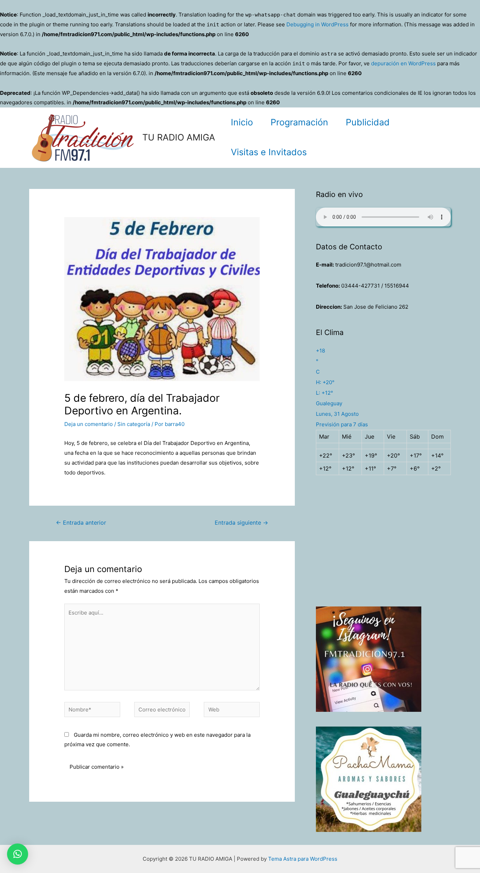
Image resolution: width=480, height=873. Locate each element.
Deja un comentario (88, 424)
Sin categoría (133, 424)
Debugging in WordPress (317, 24)
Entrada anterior (81, 522)
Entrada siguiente (241, 522)
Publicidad (368, 122)
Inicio (242, 122)
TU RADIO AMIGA (178, 137)
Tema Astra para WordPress (302, 858)
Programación (299, 122)
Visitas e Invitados (269, 152)
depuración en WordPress (403, 63)
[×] (17, 854)
